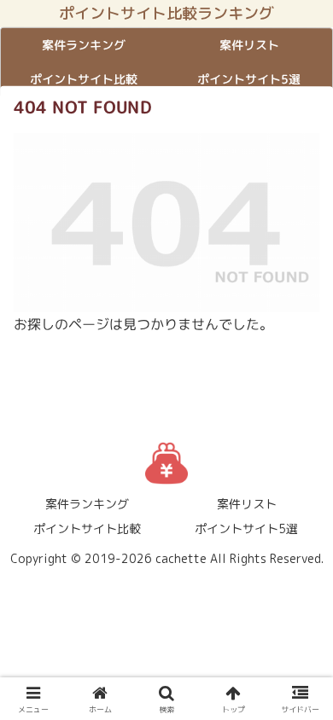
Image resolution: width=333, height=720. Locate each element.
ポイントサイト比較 (87, 528)
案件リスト (247, 504)
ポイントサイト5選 (246, 528)
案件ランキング (87, 504)
